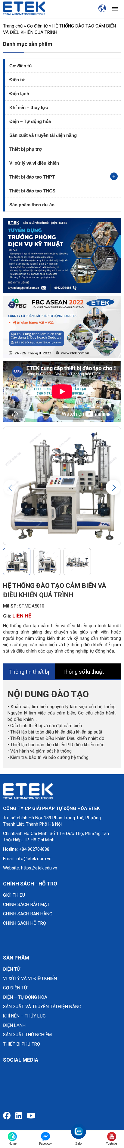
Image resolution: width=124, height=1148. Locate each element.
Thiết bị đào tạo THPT (32, 176)
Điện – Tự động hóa (30, 121)
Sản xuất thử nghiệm (27, 1034)
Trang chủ (13, 26)
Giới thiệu (14, 895)
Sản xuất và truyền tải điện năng (43, 135)
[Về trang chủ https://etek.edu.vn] (24, 8)
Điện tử (17, 79)
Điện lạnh (19, 93)
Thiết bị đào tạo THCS (32, 190)
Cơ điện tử (37, 26)
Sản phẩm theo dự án (31, 204)
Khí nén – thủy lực (28, 107)
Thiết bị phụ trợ (25, 149)
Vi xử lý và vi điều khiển (34, 163)
